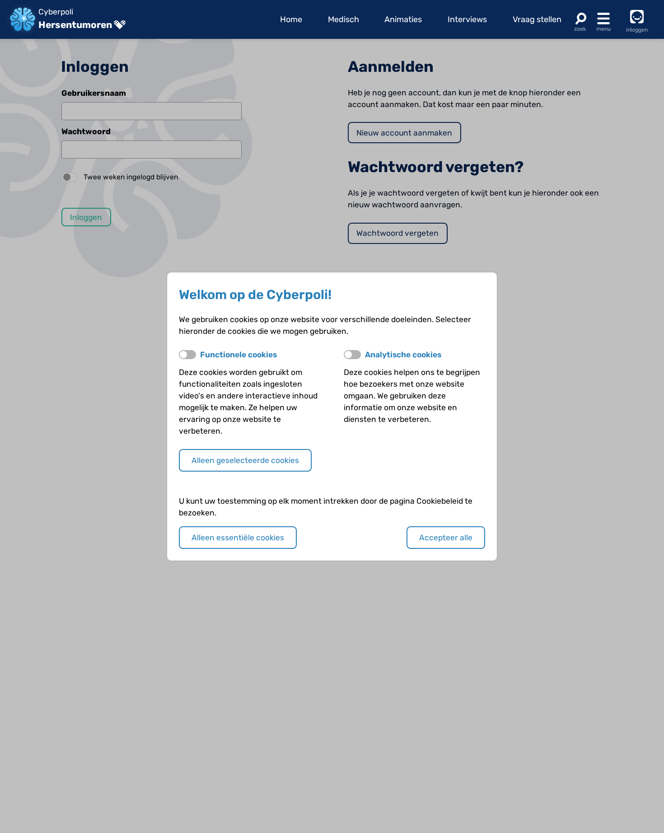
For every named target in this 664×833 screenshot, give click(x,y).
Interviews (467, 19)
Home (291, 19)
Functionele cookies (238, 354)
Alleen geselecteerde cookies (245, 460)
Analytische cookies (403, 354)
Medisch (343, 19)
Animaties (403, 19)
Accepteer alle (445, 537)
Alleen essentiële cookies (238, 537)
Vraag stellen (537, 19)
